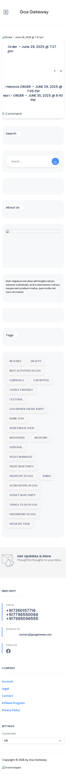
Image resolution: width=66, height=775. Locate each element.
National (16, 447)
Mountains (17, 437)
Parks (47, 476)
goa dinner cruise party (27, 409)
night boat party (22, 466)
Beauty (36, 361)
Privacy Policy (11, 710)
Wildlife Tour (20, 523)
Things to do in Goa (23, 504)
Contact (7, 696)
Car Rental (42, 380)
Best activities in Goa (25, 370)
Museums (40, 437)
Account (7, 681)
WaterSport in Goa (23, 514)
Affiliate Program (13, 703)
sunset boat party (23, 495)
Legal (5, 689)
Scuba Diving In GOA (23, 485)
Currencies (9, 733)
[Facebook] (8, 651)
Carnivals (17, 380)
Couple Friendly (21, 390)
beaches (15, 361)
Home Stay (17, 418)
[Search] (55, 161)
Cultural (16, 399)
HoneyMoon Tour (22, 428)
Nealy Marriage (21, 457)
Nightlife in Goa (21, 476)
